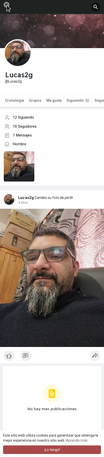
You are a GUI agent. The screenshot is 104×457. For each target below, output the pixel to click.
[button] (95, 7)
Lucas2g (26, 197)
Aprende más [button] (77, 440)
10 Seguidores (25, 126)
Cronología (14, 100)
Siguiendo (78, 100)
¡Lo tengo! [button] (52, 450)
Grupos (35, 100)
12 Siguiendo (23, 117)
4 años (23, 202)
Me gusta (54, 100)
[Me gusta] (52, 357)
